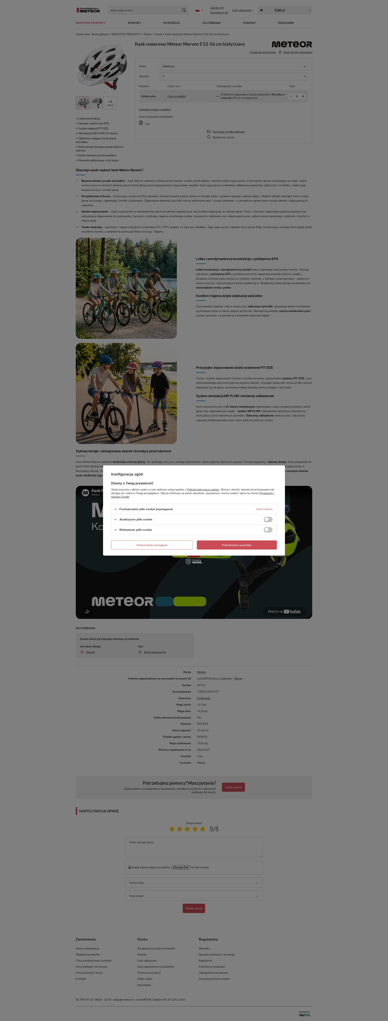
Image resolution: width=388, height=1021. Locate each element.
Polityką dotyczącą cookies (203, 489)
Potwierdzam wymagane (152, 544)
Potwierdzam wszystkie (236, 544)
